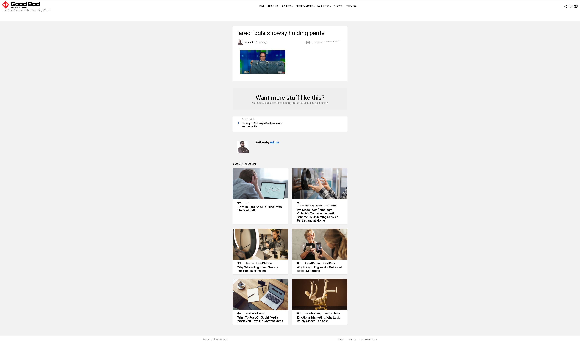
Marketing (323, 6)
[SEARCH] (571, 6)
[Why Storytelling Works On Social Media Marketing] (319, 244)
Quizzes (338, 6)
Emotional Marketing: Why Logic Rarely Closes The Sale (318, 319)
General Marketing (306, 206)
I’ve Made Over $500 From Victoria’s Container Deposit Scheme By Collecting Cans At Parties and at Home (317, 215)
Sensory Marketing (331, 313)
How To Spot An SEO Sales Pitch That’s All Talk (259, 208)
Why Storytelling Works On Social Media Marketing (319, 269)
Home (261, 6)
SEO (247, 203)
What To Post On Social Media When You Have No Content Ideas (260, 319)
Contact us (351, 339)
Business (286, 6)
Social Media (329, 263)
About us (273, 6)
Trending (290, 17)
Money (319, 206)
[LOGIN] (576, 6)
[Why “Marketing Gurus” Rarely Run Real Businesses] (260, 244)
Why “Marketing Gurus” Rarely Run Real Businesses (257, 269)
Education (351, 6)
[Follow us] (565, 6)
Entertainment (304, 6)
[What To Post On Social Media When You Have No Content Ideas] (260, 294)
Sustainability (330, 206)
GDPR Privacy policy (368, 339)
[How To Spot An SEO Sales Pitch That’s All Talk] (260, 183)
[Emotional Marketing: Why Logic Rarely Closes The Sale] (319, 294)
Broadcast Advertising (255, 313)
